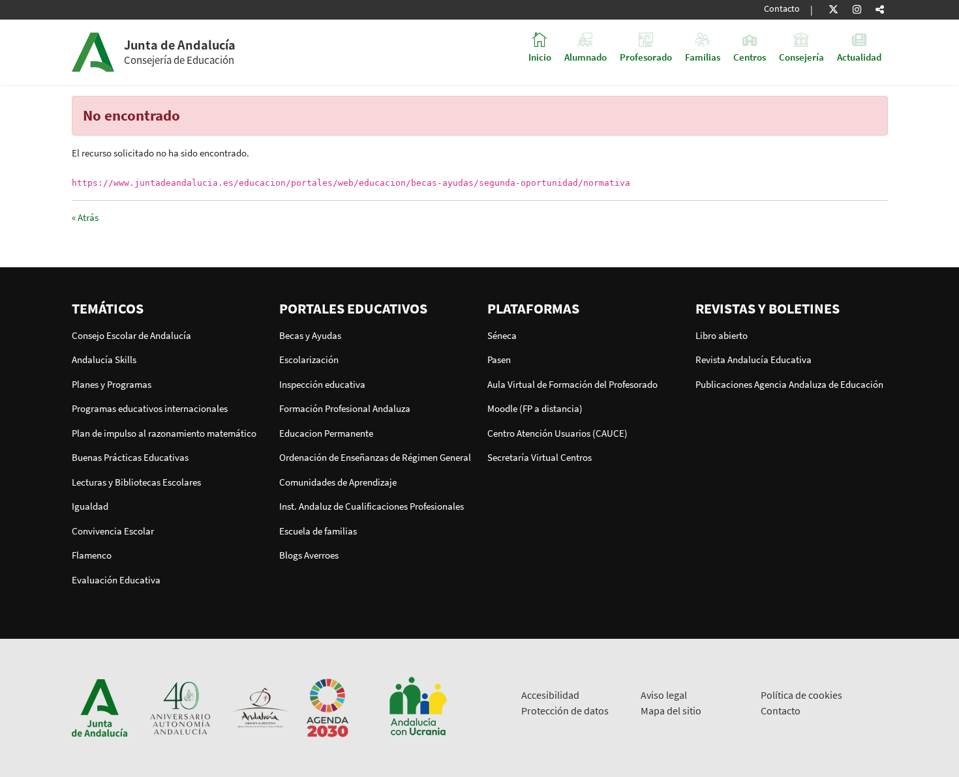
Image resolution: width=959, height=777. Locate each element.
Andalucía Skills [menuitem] (104, 359)
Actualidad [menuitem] (859, 56)
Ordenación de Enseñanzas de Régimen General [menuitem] (375, 457)
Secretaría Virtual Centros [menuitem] (539, 457)
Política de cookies (801, 694)
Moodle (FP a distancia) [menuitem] (535, 408)
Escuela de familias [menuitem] (318, 531)
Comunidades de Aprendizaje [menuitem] (338, 482)
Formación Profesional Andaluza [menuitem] (344, 408)
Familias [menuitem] (702, 56)
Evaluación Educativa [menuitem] (116, 580)
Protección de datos (565, 710)
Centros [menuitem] (749, 56)
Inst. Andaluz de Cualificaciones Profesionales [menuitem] (371, 506)
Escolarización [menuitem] (309, 359)
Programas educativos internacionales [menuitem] (150, 408)
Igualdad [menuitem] (90, 506)
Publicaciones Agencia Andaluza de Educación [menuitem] (789, 384)
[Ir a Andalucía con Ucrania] (417, 707)
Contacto (782, 8)
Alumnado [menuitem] (585, 56)
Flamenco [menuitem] (92, 555)
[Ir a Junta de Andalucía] (100, 707)
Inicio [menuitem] (539, 56)
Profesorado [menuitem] (646, 56)
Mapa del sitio (671, 710)
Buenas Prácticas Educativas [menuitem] (130, 457)
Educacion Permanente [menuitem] (326, 433)
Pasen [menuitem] (499, 359)
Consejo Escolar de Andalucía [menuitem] (131, 335)
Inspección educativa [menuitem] (322, 384)
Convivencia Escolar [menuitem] (113, 531)
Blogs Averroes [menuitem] (309, 555)
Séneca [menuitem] (502, 335)
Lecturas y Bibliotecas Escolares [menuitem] (136, 482)
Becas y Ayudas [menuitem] (310, 335)
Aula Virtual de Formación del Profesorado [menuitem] (572, 384)
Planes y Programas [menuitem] (111, 384)
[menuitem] (168, 308)
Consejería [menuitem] (801, 56)
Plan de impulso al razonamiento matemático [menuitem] (164, 433)
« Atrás (85, 217)
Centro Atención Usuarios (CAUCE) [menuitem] (557, 433)
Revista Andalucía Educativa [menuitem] (753, 359)
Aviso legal (664, 694)
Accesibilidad (550, 694)
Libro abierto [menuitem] (721, 335)
